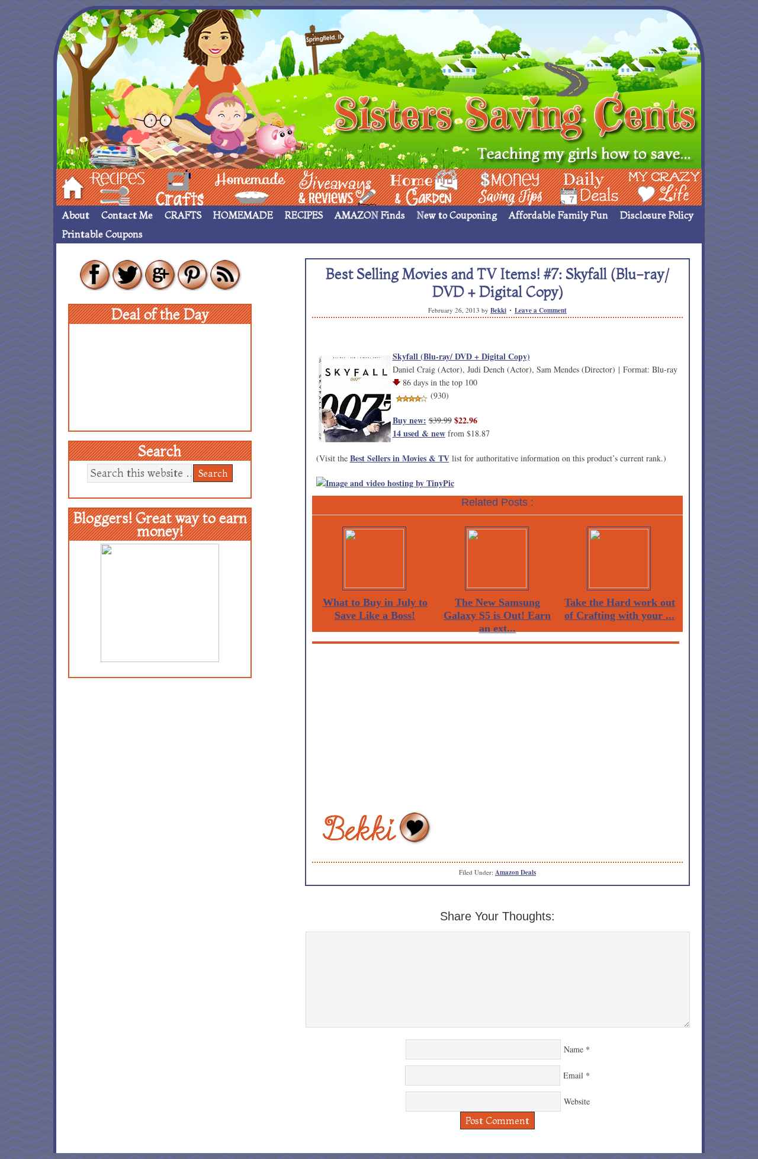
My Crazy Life (644, 186)
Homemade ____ (236, 186)
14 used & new (419, 433)
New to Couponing (457, 215)
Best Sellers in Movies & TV (399, 458)
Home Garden (412, 186)
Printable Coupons (102, 234)
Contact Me (127, 215)
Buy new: (409, 420)
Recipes (107, 186)
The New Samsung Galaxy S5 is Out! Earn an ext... (497, 615)
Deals (583, 186)
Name (573, 1049)
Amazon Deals (515, 872)
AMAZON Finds (370, 215)
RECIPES (304, 215)
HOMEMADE (243, 215)
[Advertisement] (497, 727)
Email (573, 1075)
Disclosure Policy (656, 215)
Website (577, 1101)
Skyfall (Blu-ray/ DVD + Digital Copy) (461, 356)
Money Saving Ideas (507, 186)
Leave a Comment (541, 310)
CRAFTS (183, 215)
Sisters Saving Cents (379, 87)
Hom (69, 186)
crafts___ (163, 186)
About (75, 215)
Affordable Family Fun (558, 215)
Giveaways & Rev (327, 186)
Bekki (498, 310)
